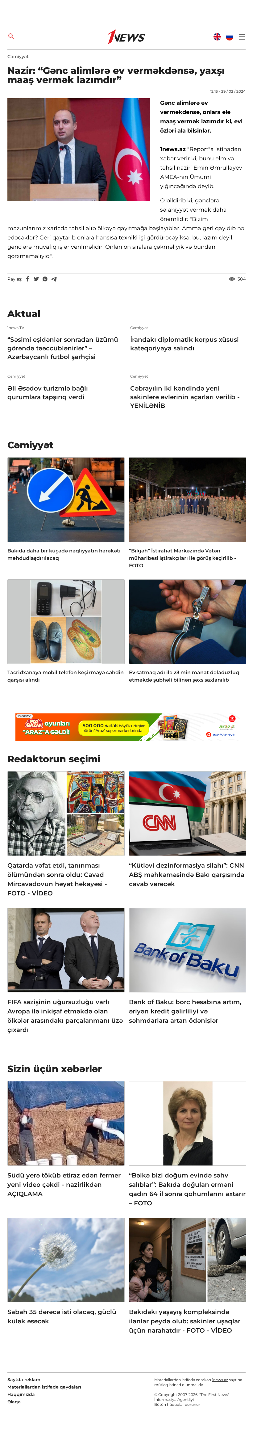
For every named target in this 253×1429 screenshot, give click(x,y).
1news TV (15, 328)
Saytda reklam (23, 1379)
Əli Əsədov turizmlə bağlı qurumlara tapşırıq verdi (47, 393)
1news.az (220, 1379)
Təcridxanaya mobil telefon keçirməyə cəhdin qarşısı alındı (65, 676)
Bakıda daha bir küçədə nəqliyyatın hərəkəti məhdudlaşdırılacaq (64, 554)
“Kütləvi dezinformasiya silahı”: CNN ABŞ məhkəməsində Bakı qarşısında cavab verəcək (186, 875)
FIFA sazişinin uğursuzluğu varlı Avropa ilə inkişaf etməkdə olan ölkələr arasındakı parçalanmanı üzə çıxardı (65, 1016)
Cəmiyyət (18, 56)
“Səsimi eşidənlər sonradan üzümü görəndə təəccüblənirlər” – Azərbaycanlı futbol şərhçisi (62, 348)
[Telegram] (54, 279)
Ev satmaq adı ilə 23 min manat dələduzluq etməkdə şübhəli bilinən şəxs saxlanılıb (184, 676)
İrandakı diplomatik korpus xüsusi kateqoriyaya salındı (184, 344)
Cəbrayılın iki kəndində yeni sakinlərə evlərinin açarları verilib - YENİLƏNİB (185, 397)
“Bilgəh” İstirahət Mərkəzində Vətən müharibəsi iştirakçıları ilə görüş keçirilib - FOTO (182, 558)
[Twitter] (36, 279)
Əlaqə (14, 1402)
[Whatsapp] (45, 279)
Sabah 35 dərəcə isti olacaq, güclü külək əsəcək (61, 1316)
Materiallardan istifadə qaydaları (44, 1387)
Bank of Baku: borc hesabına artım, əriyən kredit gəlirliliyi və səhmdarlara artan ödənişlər (185, 1011)
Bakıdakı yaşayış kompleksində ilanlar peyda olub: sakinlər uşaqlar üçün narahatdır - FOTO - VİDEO (184, 1321)
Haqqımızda (21, 1394)
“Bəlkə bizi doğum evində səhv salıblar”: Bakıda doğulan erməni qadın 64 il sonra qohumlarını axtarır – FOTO (187, 1189)
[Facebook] (28, 279)
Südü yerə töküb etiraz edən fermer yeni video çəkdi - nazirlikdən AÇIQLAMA (64, 1185)
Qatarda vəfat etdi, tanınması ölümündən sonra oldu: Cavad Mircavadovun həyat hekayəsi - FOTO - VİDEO (57, 879)
